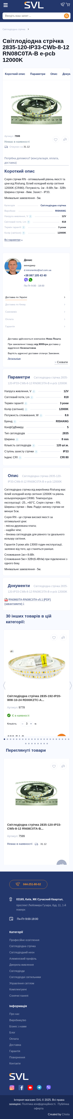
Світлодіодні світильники (25, 977)
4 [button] (13, 739)
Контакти (15, 1063)
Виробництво (17, 1020)
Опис (53, 74)
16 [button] (50, 739)
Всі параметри (12, 239)
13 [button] (41, 739)
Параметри (37, 74)
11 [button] (35, 739)
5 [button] (16, 739)
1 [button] (4, 739)
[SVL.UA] (34, 5)
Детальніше (14, 358)
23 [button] (25, 743)
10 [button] (32, 739)
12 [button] (38, 739)
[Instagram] (11, 1087)
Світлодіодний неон (21, 952)
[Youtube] (30, 1087)
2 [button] (7, 739)
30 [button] (47, 743)
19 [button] (59, 739)
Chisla (66, 1114)
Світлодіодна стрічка (53, 205)
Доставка (15, 1044)
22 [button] (68, 739)
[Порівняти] (65, 139)
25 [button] (32, 743)
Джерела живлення (21, 964)
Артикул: (9, 136)
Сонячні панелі (18, 995)
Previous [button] (4, 686)
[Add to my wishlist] (55, 139)
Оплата (14, 1038)
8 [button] (25, 739)
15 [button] (47, 739)
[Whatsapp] (31, 279)
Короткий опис (15, 74)
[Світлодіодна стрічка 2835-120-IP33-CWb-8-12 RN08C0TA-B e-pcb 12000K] (36, 793)
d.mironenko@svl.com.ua (37, 270)
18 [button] (56, 739)
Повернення (17, 1057)
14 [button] (44, 739)
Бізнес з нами (17, 1026)
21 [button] (65, 739)
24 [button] (29, 743)
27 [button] (38, 743)
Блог (12, 1032)
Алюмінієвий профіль (22, 958)
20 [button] (62, 739)
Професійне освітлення (24, 940)
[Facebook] (21, 1087)
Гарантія (14, 1051)
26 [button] (35, 743)
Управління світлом (21, 983)
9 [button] (29, 739)
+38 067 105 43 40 (35, 275)
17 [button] (53, 739)
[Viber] (26, 279)
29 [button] (44, 743)
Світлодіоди (17, 971)
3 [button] (10, 739)
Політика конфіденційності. (39, 1104)
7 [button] (22, 739)
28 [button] (41, 743)
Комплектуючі (18, 989)
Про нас (14, 1014)
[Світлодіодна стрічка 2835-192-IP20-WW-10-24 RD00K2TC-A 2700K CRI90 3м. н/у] (36, 664)
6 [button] (19, 739)
